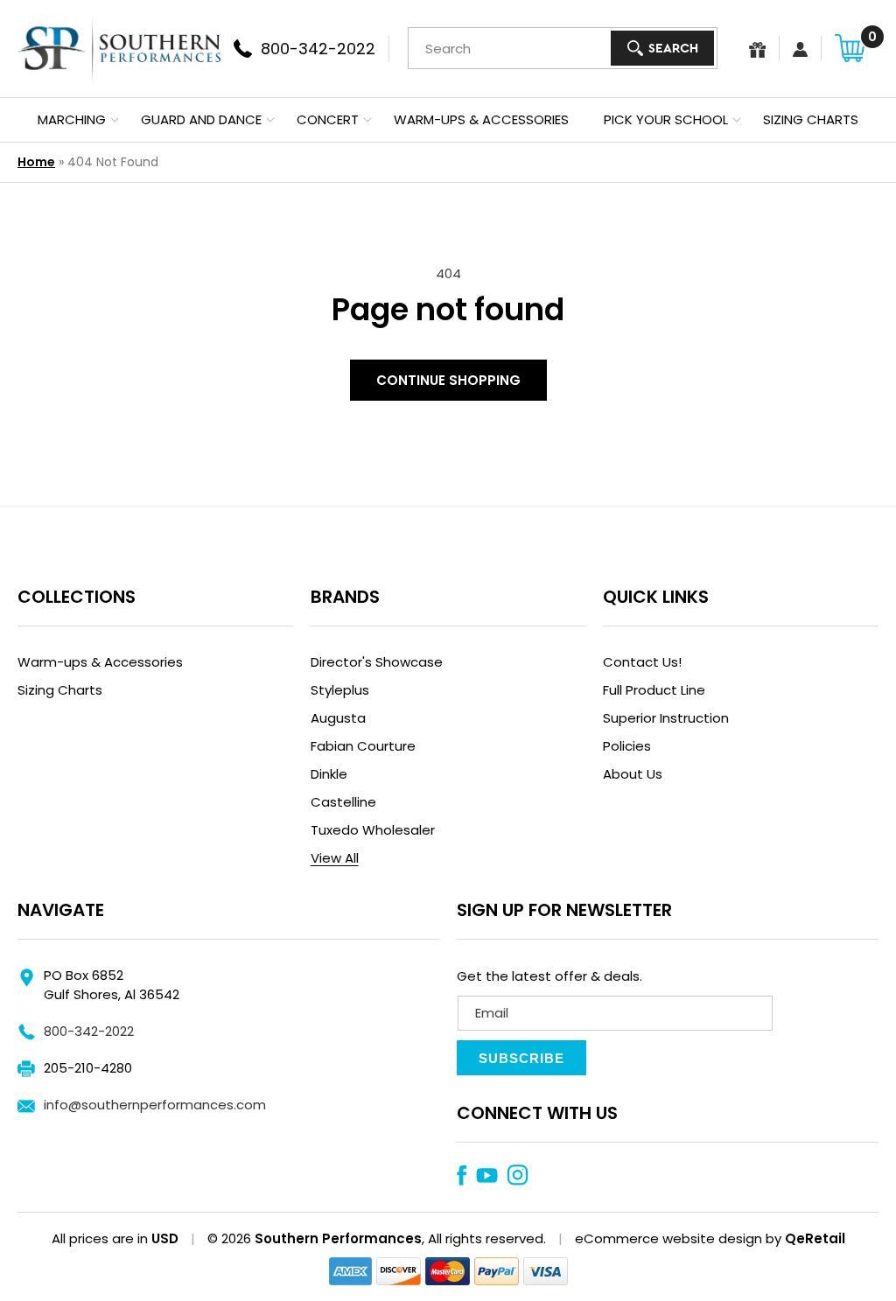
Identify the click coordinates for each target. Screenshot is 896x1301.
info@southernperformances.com (155, 1104)
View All (335, 858)
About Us (632, 774)
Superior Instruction (666, 718)
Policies (627, 746)
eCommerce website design (668, 1238)
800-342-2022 (89, 1031)
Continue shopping (448, 380)
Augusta (338, 718)
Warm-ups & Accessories (100, 662)
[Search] (662, 48)
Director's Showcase (377, 662)
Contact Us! (642, 662)
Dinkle (329, 774)
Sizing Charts (60, 690)
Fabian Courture (363, 746)
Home (36, 162)
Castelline (343, 802)
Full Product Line (654, 690)
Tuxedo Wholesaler (373, 830)
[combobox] (563, 48)
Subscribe (521, 1058)
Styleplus (340, 690)
